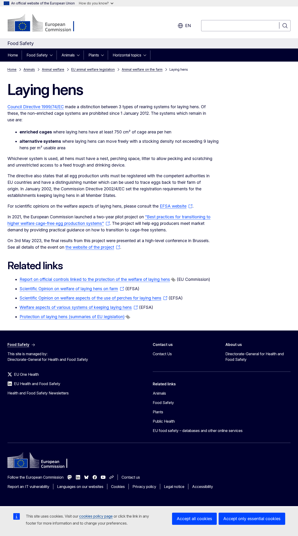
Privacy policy (144, 486)
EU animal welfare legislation (93, 69)
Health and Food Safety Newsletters (38, 393)
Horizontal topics (127, 55)
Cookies (118, 486)
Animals (68, 55)
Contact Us (162, 354)
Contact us (131, 477)
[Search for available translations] (173, 279)
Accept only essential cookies (252, 518)
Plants (93, 55)
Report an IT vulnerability (28, 486)
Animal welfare (53, 69)
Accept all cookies (194, 518)
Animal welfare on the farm (142, 69)
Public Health (164, 421)
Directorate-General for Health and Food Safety (254, 357)
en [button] (188, 25)
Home (13, 55)
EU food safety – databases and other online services (198, 430)
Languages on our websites (80, 486)
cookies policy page (96, 516)
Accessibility (202, 486)
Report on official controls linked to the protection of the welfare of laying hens (95, 279)
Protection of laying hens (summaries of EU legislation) (72, 316)
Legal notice (174, 486)
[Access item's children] (53, 55)
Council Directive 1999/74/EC (35, 106)
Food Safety (37, 55)
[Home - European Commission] (45, 23)
